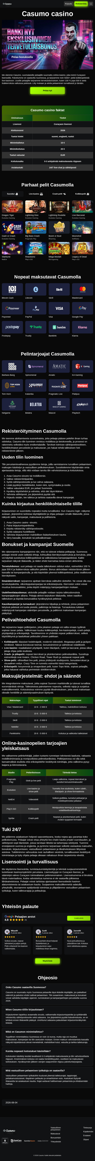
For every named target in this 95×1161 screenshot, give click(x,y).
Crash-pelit (57, 194)
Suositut (10, 194)
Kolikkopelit (80, 194)
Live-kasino (34, 194)
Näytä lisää (47, 961)
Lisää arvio (78, 918)
